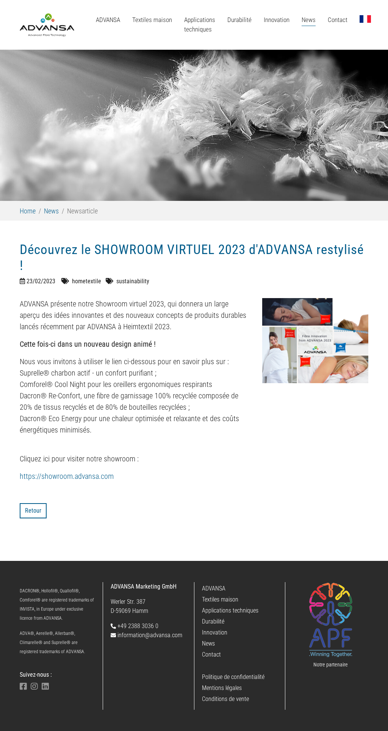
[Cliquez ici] (330, 620)
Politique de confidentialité (233, 676)
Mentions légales (222, 688)
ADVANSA (213, 588)
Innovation (214, 632)
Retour (33, 510)
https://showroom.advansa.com (67, 476)
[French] (365, 19)
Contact (211, 654)
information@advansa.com (149, 635)
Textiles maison (220, 599)
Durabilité (213, 621)
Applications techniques (230, 610)
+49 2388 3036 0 (137, 626)
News (208, 643)
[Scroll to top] (371, 714)
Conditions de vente (225, 699)
